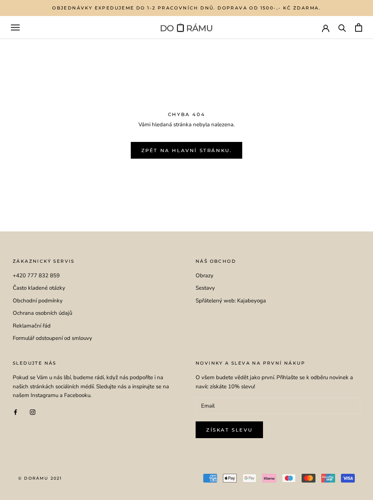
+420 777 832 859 (36, 275)
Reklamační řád (32, 325)
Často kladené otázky (39, 287)
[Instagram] (32, 411)
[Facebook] (15, 411)
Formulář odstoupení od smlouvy (52, 338)
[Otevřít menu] (15, 27)
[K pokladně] (358, 27)
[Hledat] (342, 27)
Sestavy (205, 287)
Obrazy (204, 275)
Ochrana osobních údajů (42, 313)
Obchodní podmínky (38, 300)
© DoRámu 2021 (40, 478)
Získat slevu (229, 430)
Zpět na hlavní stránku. (186, 150)
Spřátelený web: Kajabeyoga (231, 300)
